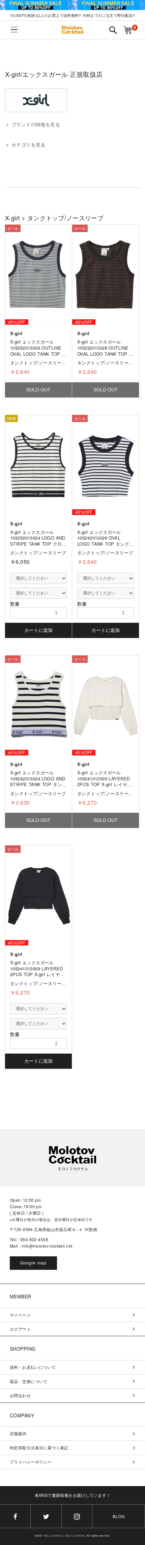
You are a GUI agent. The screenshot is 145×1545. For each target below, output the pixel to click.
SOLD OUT (38, 389)
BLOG (118, 1516)
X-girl (12, 217)
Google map (33, 1262)
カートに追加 (38, 630)
